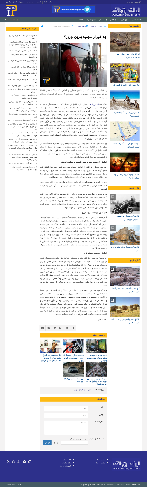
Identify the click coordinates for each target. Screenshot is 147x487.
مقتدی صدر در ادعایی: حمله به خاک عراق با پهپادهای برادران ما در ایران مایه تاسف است (22, 148)
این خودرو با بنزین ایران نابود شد (74, 380)
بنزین (89, 389)
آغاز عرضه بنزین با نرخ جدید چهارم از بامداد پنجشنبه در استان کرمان (51, 358)
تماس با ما (48, 2)
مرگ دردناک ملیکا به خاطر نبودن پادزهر (24, 68)
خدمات (80, 19)
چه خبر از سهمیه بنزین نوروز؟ (85, 37)
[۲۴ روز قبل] (125, 73)
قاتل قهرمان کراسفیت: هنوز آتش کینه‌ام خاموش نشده (24, 97)
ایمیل (101, 414)
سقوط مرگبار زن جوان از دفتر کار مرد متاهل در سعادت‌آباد (22, 74)
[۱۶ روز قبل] (73, 346)
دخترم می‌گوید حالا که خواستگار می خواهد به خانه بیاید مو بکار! (23, 134)
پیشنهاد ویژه (134, 26)
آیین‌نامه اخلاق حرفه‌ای (15, 2)
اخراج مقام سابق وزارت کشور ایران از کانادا (22, 115)
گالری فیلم (135, 260)
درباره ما (30, 2)
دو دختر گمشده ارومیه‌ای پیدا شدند (22, 163)
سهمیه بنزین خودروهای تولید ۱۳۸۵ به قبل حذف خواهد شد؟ (96, 381)
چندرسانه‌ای (103, 19)
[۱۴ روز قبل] (96, 346)
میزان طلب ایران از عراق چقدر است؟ (21, 85)
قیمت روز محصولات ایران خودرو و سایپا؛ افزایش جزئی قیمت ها (23, 109)
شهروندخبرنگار (91, 19)
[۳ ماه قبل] (125, 204)
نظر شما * (99, 421)
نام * (101, 407)
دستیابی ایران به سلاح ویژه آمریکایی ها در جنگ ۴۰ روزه (23, 103)
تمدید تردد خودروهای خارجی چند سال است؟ (24, 56)
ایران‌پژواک (119, 10)
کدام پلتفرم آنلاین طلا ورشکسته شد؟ (21, 50)
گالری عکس (114, 19)
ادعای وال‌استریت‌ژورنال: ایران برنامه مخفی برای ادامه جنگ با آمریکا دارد (23, 140)
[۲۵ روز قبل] (125, 100)
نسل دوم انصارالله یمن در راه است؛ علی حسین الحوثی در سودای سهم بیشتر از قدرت (23, 157)
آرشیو (39, 2)
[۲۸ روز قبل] (73, 369)
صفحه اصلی (136, 19)
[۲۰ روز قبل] (96, 369)
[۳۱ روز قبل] (125, 131)
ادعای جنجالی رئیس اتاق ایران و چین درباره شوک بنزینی (73, 358)
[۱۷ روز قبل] (50, 346)
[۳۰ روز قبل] (125, 162)
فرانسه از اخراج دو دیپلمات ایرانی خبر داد (22, 81)
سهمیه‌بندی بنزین (80, 389)
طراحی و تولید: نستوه (14, 484)
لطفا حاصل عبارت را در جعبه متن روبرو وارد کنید (86, 439)
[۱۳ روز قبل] (125, 42)
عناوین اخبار (125, 19)
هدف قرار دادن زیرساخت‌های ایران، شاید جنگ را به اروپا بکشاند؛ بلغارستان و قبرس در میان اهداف (23, 44)
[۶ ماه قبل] (125, 235)
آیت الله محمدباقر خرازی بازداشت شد (21, 120)
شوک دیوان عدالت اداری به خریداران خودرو (22, 62)
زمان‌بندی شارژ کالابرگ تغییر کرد (126, 85)
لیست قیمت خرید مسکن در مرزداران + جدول (22, 90)
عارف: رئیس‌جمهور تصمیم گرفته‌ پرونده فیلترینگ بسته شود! (24, 168)
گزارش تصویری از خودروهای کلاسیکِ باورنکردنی (128, 217)
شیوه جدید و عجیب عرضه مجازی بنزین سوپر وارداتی (97, 358)
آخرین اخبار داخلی (29, 29)
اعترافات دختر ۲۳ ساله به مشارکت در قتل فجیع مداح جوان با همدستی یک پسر (22, 127)
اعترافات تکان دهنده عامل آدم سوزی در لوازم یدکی (22, 37)
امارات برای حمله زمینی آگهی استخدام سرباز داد (128, 55)
